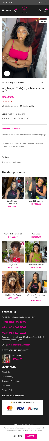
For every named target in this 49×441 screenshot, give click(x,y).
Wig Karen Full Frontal (36, 265)
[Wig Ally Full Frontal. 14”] (13, 221)
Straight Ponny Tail (36, 201)
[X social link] (12, 118)
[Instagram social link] (42, 2)
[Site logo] (24, 10)
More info (17, 436)
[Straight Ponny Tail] (36, 188)
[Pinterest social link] (18, 118)
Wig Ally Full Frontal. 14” (13, 234)
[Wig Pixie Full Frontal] (13, 282)
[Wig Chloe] (36, 221)
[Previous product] (39, 82)
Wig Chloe (36, 234)
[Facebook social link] (39, 2)
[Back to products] (42, 82)
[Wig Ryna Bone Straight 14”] (36, 282)
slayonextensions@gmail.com (19, 345)
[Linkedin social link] (22, 118)
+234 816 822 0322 (14, 322)
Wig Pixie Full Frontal (13, 295)
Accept (30, 436)
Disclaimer (6, 386)
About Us (6, 372)
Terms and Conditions (10, 381)
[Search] (39, 10)
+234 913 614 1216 (14, 332)
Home (4, 83)
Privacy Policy (7, 377)
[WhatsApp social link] (45, 2)
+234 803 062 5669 (14, 327)
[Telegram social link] (28, 118)
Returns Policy (7, 390)
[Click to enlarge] (7, 73)
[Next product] (45, 82)
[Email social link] (15, 118)
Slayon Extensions (17, 83)
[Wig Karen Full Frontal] (36, 252)
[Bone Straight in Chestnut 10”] (13, 188)
